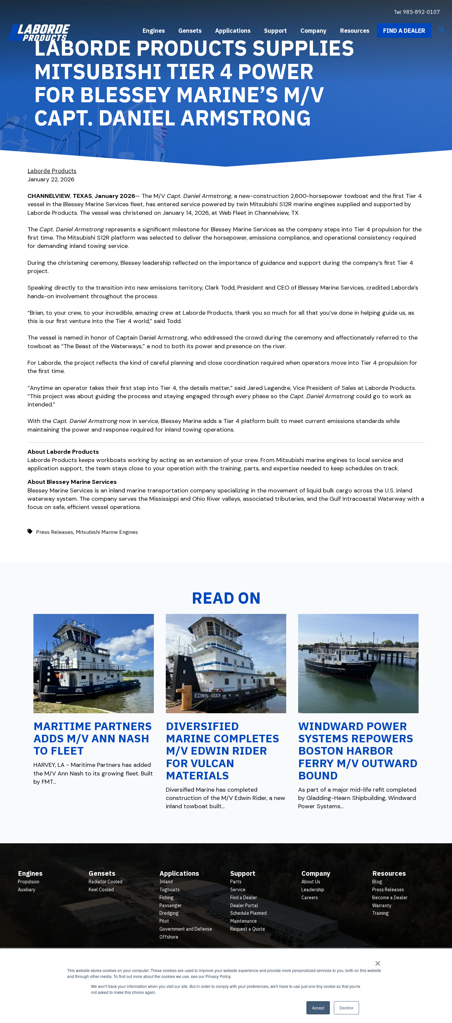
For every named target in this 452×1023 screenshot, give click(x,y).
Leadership (312, 890)
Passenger (170, 905)
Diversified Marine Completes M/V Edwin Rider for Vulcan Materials (222, 751)
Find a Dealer (404, 30)
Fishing (166, 898)
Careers (309, 898)
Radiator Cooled (105, 882)
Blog (377, 882)
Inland (166, 882)
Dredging (169, 913)
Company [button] (313, 30)
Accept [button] (318, 1007)
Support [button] (275, 30)
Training (380, 913)
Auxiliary (26, 890)
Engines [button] (154, 30)
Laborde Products (51, 171)
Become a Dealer (390, 898)
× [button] (378, 961)
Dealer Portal (244, 905)
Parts (236, 882)
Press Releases (54, 532)
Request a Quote (247, 929)
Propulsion (28, 882)
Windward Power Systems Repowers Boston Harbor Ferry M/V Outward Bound (358, 751)
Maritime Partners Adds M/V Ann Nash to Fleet (92, 738)
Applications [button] (232, 30)
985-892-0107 (421, 12)
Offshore (168, 937)
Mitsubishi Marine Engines (107, 532)
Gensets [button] (190, 30)
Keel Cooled (101, 890)
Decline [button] (346, 1007)
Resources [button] (354, 30)
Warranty (381, 905)
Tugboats (169, 890)
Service (238, 890)
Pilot (164, 921)
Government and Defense (185, 929)
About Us (310, 882)
